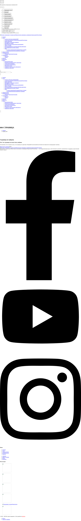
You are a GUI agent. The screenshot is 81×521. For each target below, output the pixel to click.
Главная (4, 36)
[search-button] (11, 72)
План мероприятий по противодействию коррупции (15, 46)
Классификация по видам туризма (12, 47)
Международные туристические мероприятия (14, 44)
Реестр (3, 60)
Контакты (4, 459)
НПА (6, 48)
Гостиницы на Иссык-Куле (10, 64)
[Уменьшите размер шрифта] (12, 30)
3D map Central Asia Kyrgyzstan (11, 54)
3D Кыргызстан (5, 52)
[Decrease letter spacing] (16, 32)
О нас (3, 38)
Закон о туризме (8, 45)
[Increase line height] (13, 31)
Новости (4, 58)
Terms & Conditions (6, 519)
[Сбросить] (1, 7)
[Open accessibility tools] (2, 1)
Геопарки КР (5, 55)
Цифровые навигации (9, 67)
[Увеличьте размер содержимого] (19, 29)
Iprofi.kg (23, 516)
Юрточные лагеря (8, 65)
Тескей (6, 57)
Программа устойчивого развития (12, 42)
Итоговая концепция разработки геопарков (16, 50)
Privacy (3, 518)
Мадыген (6, 56)
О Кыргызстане (5, 51)
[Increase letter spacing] (18, 32)
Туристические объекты (9, 63)
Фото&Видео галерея (9, 43)
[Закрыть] (3, 7)
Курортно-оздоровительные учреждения (13, 62)
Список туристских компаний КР (11, 39)
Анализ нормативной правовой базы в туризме (16, 49)
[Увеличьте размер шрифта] (14, 30)
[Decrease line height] (11, 31)
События (4, 456)
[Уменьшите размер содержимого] (17, 29)
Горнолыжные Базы (9, 61)
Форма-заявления (8, 41)
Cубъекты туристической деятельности (13, 66)
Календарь (4, 59)
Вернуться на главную (4, 146)
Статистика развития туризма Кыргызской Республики (16, 40)
